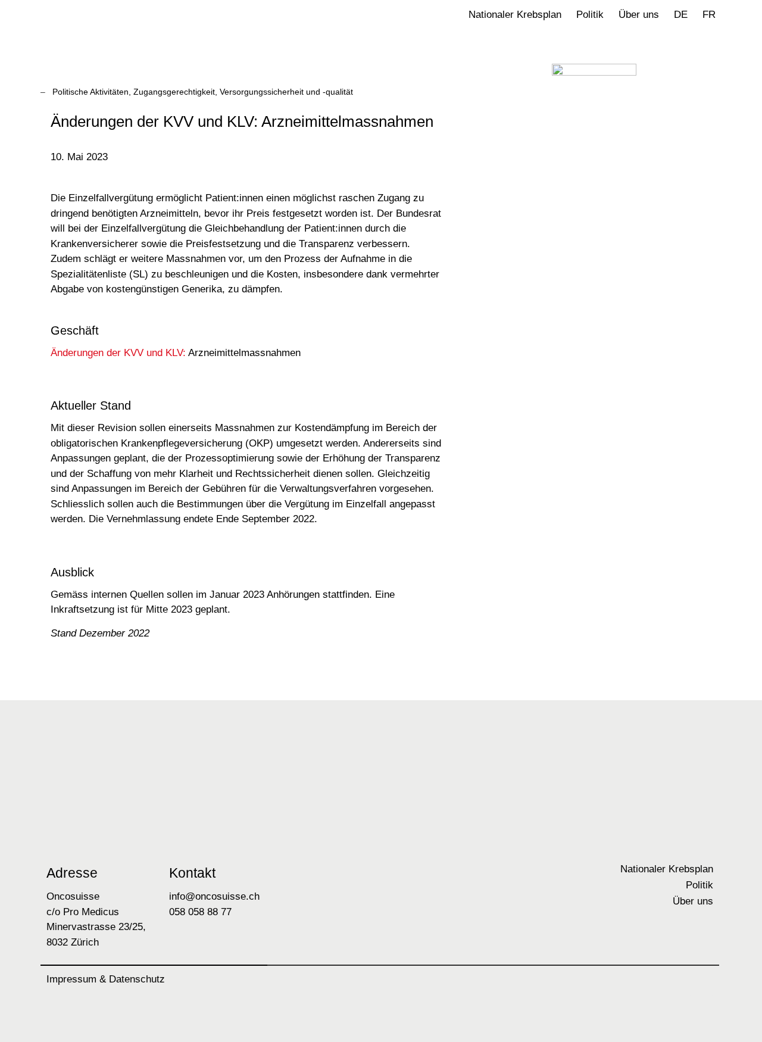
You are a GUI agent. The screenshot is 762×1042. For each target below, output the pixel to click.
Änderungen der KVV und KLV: (118, 352)
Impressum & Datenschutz (105, 979)
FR (709, 14)
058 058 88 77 (200, 912)
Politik (590, 14)
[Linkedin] (701, 984)
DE (681, 14)
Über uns (639, 14)
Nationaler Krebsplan (515, 14)
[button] (734, 21)
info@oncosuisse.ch (214, 896)
